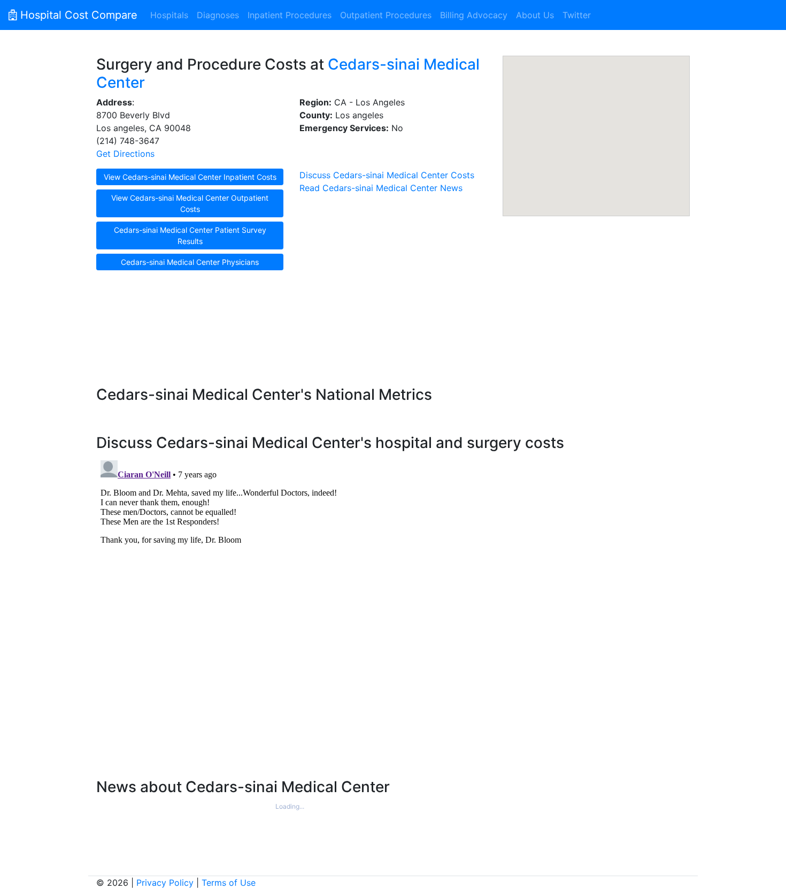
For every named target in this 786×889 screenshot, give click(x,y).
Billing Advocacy (473, 15)
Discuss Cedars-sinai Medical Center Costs (386, 175)
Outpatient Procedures (385, 15)
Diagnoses (218, 15)
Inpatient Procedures (290, 15)
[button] (596, 129)
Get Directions (125, 153)
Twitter (576, 15)
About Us (535, 15)
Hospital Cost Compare (77, 15)
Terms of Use (229, 882)
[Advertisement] (393, 333)
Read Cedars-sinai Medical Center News (381, 188)
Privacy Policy (165, 882)
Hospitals (169, 15)
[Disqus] (393, 590)
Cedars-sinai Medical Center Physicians (190, 262)
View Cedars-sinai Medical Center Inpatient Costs (190, 176)
